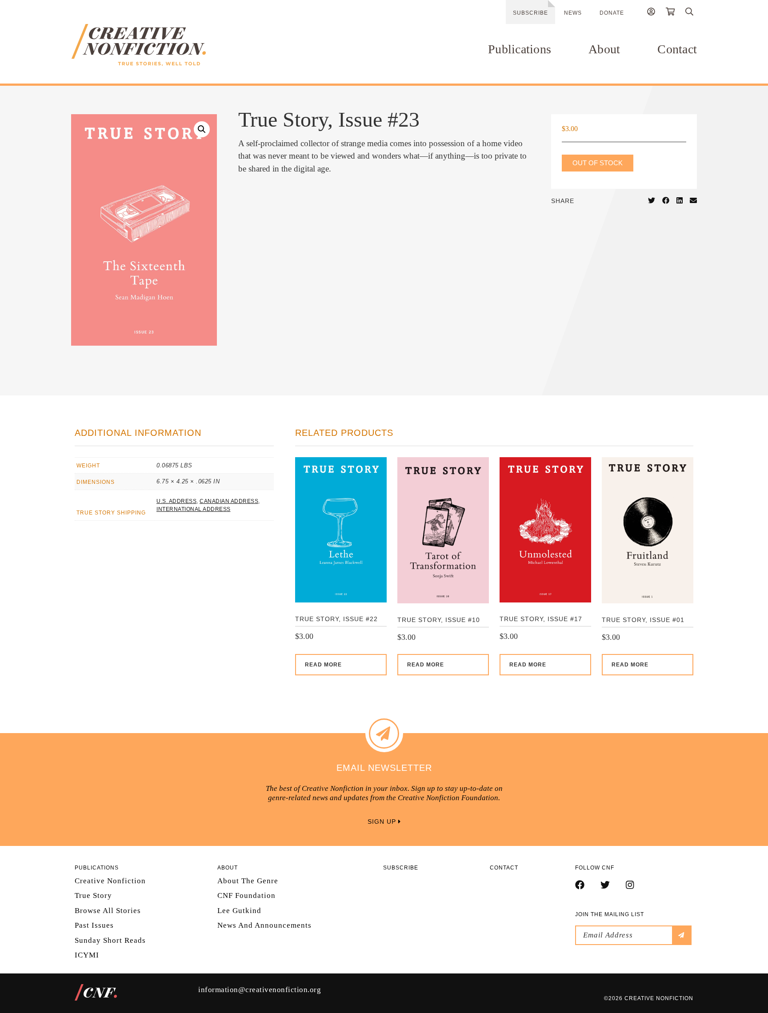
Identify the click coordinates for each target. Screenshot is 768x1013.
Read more (323, 665)
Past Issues (94, 925)
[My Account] (651, 13)
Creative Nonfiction (110, 881)
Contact (677, 49)
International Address (193, 509)
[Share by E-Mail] (693, 200)
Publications (519, 49)
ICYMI (87, 955)
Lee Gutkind (239, 910)
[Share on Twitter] (651, 200)
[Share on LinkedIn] (679, 200)
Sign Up (383, 821)
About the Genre (247, 881)
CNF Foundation (246, 895)
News (573, 13)
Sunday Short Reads (110, 940)
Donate (612, 13)
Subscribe (530, 13)
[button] (202, 129)
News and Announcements (264, 925)
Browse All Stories (108, 910)
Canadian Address (229, 501)
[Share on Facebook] (665, 200)
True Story (93, 895)
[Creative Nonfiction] (165, 45)
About (604, 49)
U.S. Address (176, 501)
